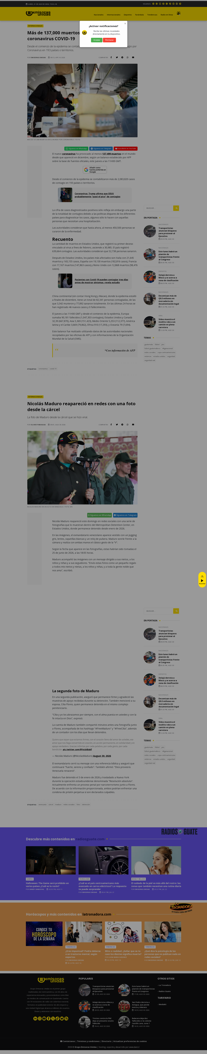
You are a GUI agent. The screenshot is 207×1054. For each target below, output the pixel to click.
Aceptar (96, 40)
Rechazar (109, 40)
